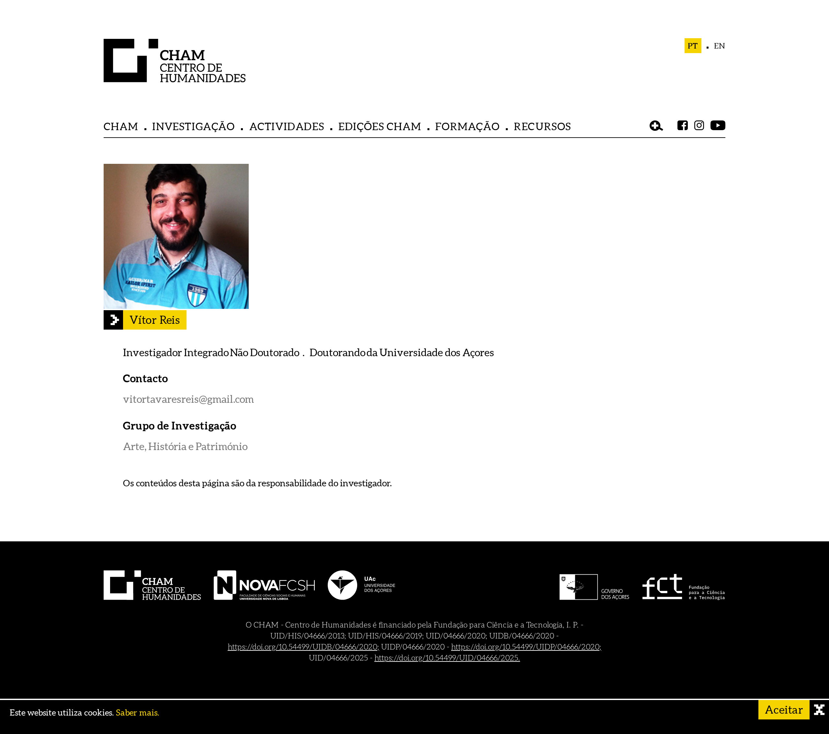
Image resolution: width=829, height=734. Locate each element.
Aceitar (784, 709)
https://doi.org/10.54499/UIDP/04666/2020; (526, 646)
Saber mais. (137, 712)
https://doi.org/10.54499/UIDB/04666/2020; (303, 646)
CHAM (121, 126)
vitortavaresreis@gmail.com (188, 399)
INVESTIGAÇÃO (193, 126)
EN (719, 45)
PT (693, 45)
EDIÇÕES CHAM (379, 126)
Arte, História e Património (185, 446)
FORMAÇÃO (467, 126)
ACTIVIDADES (286, 126)
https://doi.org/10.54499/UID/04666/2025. (447, 657)
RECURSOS (542, 126)
